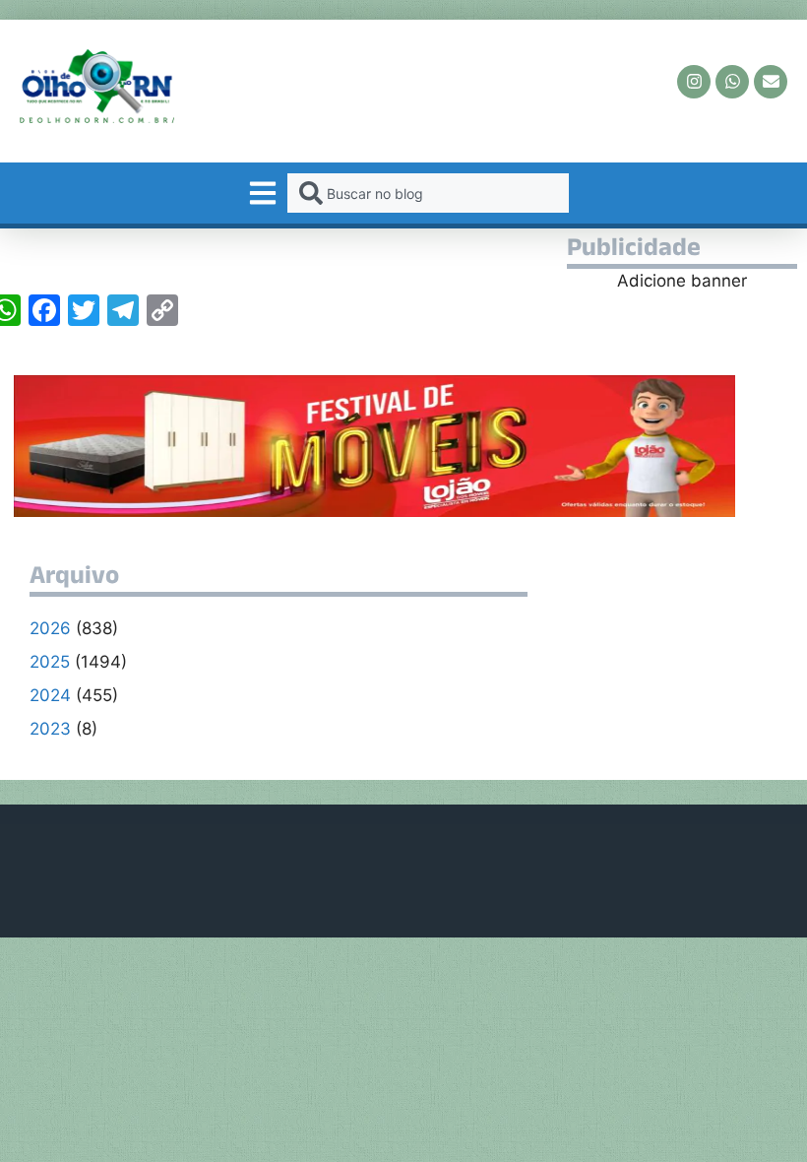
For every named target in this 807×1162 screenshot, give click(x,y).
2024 (50, 695)
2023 (50, 729)
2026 (50, 628)
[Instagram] (694, 81)
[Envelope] (770, 81)
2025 (50, 662)
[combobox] (427, 193)
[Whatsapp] (732, 81)
